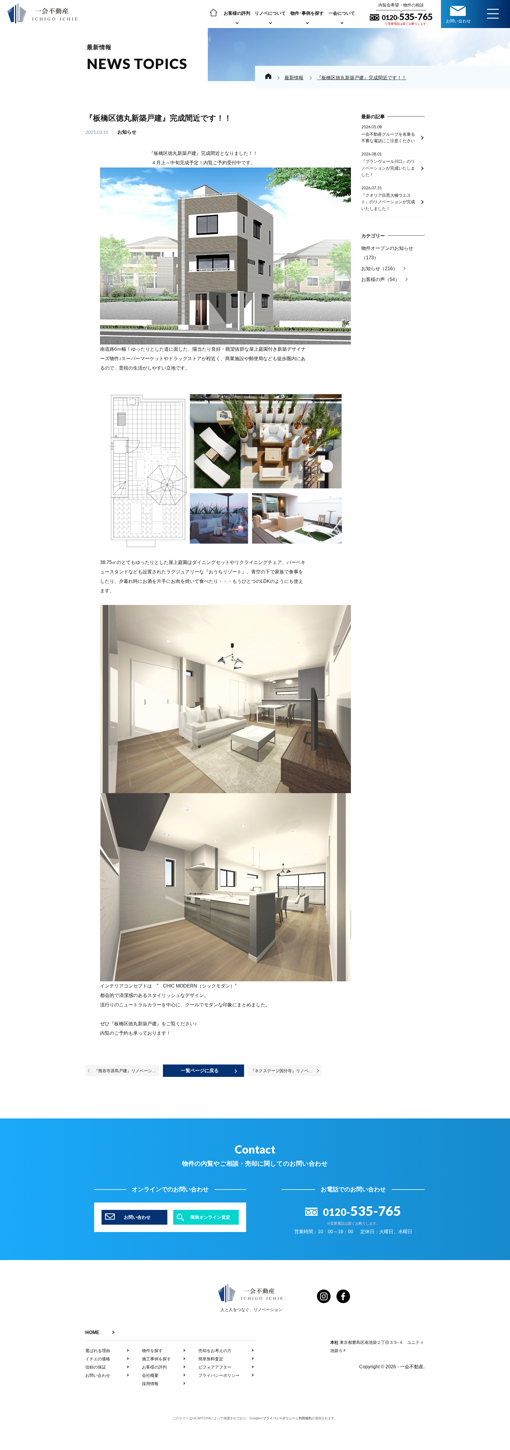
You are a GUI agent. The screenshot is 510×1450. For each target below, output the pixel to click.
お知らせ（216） (379, 268)
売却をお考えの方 (214, 1350)
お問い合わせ (97, 1375)
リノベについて (270, 13)
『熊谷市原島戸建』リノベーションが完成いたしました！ (126, 1070)
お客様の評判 (237, 13)
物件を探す (152, 1350)
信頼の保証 (95, 1367)
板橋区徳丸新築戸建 (175, 153)
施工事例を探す (156, 1358)
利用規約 (305, 1418)
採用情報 (150, 1383)
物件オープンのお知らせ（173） (387, 253)
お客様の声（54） (380, 279)
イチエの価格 (97, 1358)
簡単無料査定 (210, 1358)
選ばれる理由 (97, 1350)
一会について (341, 13)
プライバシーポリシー (219, 1375)
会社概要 (150, 1375)
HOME (92, 1332)
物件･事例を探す (307, 13)
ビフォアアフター (214, 1367)
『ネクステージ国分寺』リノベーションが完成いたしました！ (286, 1070)
